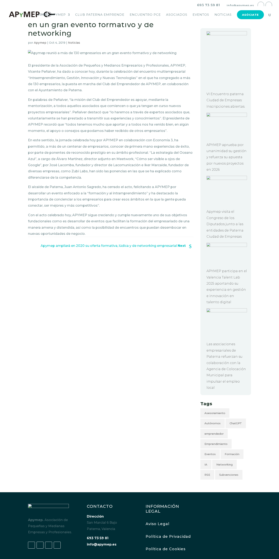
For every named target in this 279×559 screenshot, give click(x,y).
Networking (224, 464)
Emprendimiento (216, 443)
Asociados (176, 15)
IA (205, 464)
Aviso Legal (157, 524)
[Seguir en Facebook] (31, 545)
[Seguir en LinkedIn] (48, 545)
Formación (232, 454)
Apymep (40, 43)
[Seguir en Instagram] (57, 545)
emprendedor (214, 433)
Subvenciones (228, 474)
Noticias (223, 15)
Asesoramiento (214, 413)
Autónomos (212, 423)
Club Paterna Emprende (99, 15)
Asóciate (250, 14)
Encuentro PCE (145, 15)
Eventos (201, 15)
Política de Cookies (165, 549)
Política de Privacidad (168, 536)
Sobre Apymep (52, 15)
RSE (207, 474)
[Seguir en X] (40, 545)
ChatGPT (236, 423)
